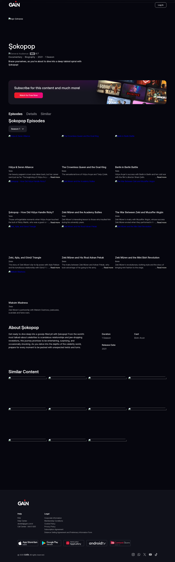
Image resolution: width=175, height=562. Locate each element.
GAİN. (26, 555)
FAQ (19, 518)
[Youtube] (150, 554)
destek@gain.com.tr (25, 524)
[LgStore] (120, 543)
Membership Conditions (53, 521)
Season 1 (15, 129)
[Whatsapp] (139, 554)
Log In (160, 5)
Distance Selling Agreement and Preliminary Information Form (68, 532)
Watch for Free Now (29, 95)
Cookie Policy (49, 524)
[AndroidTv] (97, 543)
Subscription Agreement (53, 529)
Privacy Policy (49, 527)
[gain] (23, 502)
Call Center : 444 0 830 (27, 527)
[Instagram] (133, 554)
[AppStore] (28, 543)
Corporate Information (53, 518)
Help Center (22, 521)
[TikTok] (156, 554)
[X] (144, 554)
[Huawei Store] (73, 543)
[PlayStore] (50, 543)
